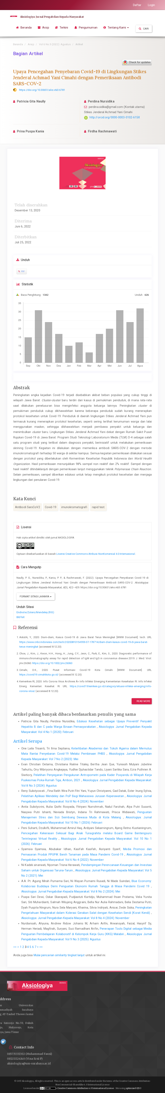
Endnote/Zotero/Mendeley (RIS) (35, 612)
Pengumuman (87, 27)
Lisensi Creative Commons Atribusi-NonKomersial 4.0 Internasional (95, 553)
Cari (145, 28)
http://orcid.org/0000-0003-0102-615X (115, 117)
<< (14, 947)
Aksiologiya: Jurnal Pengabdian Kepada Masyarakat (52, 16)
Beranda (26, 27)
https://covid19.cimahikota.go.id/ (39, 674)
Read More (143, 701)
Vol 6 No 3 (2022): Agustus (55, 44)
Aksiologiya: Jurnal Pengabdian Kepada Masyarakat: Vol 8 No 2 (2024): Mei (70, 891)
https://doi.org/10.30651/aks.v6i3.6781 (42, 89)
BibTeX (20, 617)
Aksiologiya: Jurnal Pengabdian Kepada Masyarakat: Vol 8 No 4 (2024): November (75, 918)
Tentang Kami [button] (117, 27)
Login (151, 5)
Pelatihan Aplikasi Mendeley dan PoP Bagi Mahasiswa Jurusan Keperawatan (73, 796)
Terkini (63, 27)
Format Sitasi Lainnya (35, 596)
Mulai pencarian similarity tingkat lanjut (59, 955)
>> (41, 947)
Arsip (45, 27)
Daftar (137, 5)
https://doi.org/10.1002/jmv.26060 (52, 663)
